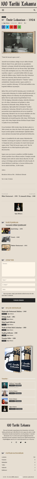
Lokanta (3, 17)
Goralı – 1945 (15, 237)
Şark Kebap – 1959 (17, 229)
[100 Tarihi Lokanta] (18, 4)
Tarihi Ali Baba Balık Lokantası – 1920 (14, 327)
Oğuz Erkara (6, 23)
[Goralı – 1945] (6, 239)
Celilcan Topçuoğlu (15, 383)
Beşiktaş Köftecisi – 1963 (9, 333)
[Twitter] (21, 442)
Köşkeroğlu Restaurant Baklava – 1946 (14, 311)
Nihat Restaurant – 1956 (10, 196)
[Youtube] (25, 442)
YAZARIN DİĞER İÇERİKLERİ (16, 225)
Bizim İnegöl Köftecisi (8, 322)
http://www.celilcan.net (13, 387)
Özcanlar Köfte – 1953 (9, 338)
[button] (34, 10)
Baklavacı (4, 313)
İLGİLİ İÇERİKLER (12, 222)
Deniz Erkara (13, 399)
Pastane (4, 324)
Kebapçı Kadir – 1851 (8, 317)
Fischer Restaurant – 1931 (19, 245)
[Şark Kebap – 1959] (6, 231)
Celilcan (21, 477)
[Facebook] (11, 442)
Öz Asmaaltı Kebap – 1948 (27, 196)
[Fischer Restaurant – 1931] (6, 247)
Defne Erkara (13, 391)
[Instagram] (16, 442)
